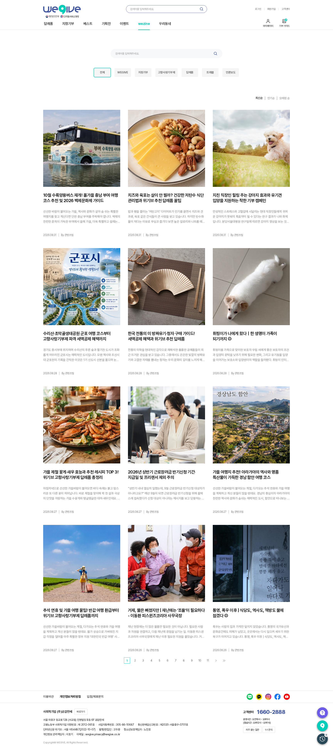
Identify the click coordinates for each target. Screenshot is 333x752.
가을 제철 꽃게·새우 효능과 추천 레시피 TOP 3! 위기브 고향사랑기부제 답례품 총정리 (81, 474)
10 (199, 660)
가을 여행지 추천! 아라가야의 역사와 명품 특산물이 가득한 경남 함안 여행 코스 (246, 474)
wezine (144, 24)
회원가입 (271, 9)
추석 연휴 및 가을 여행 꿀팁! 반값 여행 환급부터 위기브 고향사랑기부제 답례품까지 (81, 613)
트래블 (210, 72)
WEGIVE (122, 72)
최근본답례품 (322, 739)
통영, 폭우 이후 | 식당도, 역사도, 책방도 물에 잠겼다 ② (248, 613)
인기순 (271, 98)
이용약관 (48, 696)
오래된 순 (284, 98)
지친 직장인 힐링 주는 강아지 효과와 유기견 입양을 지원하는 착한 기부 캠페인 (247, 198)
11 (208, 660)
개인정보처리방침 (70, 696)
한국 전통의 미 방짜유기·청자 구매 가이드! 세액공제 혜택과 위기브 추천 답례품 (161, 336)
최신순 (259, 98)
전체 (102, 72)
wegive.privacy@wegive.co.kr (102, 734)
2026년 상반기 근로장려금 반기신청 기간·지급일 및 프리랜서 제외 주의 (162, 474)
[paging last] (224, 660)
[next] (216, 660)
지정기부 (68, 24)
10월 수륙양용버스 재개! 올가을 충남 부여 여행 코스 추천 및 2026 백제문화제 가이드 (80, 198)
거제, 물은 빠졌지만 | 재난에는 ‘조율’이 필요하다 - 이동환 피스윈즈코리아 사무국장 (166, 613)
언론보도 (231, 72)
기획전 (106, 24)
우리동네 (165, 24)
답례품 (48, 24)
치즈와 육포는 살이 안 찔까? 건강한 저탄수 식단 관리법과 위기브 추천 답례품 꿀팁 (166, 198)
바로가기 (81, 711)
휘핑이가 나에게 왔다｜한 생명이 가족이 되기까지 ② (245, 336)
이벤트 (124, 24)
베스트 (87, 24)
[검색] (201, 9)
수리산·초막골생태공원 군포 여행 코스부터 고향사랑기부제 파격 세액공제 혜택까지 (77, 336)
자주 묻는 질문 (252, 729)
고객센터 (286, 9)
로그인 (258, 9)
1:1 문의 (268, 729)
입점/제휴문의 (95, 696)
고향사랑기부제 (166, 72)
